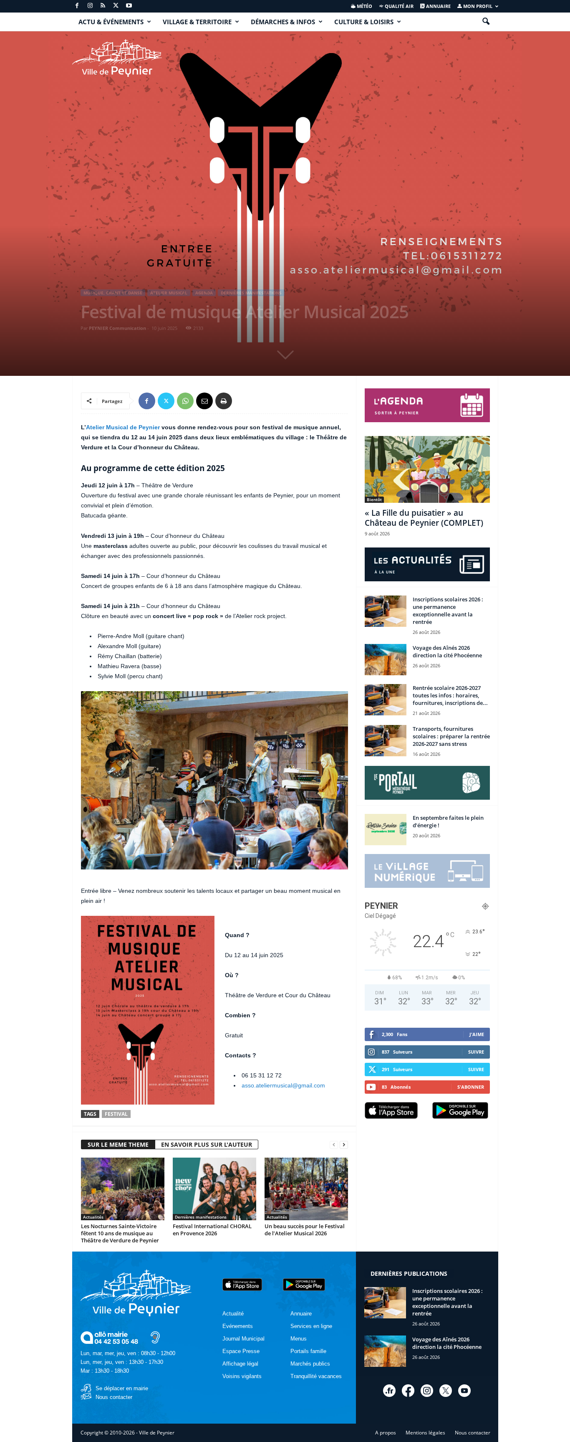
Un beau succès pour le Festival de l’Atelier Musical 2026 (305, 1229)
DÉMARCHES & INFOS (283, 22)
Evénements (237, 1326)
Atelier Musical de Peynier (123, 427)
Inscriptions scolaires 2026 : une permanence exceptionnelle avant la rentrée (448, 611)
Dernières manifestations (251, 293)
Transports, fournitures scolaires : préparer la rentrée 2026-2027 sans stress (451, 736)
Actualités (93, 1217)
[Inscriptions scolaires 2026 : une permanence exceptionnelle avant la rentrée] (385, 611)
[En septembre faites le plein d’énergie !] (385, 829)
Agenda (204, 293)
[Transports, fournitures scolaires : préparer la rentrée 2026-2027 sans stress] (385, 740)
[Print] (223, 401)
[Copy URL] (243, 401)
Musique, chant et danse (112, 293)
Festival (116, 1114)
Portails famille (308, 1351)
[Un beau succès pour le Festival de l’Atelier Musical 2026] (306, 1189)
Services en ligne (311, 1326)
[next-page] (344, 1144)
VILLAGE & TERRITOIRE (197, 22)
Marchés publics (310, 1364)
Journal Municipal (243, 1339)
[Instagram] (90, 6)
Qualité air (398, 6)
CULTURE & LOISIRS (363, 22)
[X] (116, 6)
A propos (385, 1432)
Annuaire (438, 6)
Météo (364, 6)
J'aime (476, 1034)
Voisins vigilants (242, 1376)
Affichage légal (240, 1364)
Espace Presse (241, 1351)
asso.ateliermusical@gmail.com (283, 1085)
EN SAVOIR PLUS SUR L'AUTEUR (206, 1144)
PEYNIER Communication (117, 328)
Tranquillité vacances (316, 1376)
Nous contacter (114, 1397)
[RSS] (103, 6)
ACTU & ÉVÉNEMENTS (111, 22)
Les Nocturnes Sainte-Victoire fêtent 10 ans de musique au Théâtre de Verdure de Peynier (120, 1233)
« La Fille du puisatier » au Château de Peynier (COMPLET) (424, 517)
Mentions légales (425, 1432)
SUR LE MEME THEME (118, 1144)
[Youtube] (129, 6)
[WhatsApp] (185, 401)
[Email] (204, 401)
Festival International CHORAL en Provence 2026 (212, 1229)
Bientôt (374, 499)
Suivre (476, 1052)
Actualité (233, 1313)
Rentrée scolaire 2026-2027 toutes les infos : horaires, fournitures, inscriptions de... (450, 695)
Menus (298, 1339)
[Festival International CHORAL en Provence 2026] (214, 1189)
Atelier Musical (168, 293)
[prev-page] (334, 1144)
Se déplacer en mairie (122, 1388)
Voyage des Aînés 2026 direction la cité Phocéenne (447, 651)
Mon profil (477, 6)
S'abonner (470, 1087)
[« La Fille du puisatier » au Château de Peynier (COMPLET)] (427, 469)
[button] (486, 22)
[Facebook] (77, 6)
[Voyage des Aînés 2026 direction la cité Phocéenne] (385, 659)
